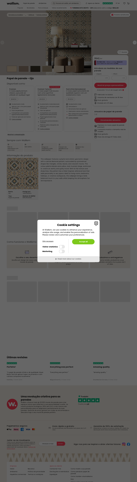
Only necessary (47, 241)
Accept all (83, 242)
